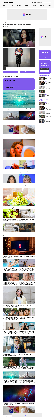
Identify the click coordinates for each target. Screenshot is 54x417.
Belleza (4, 5)
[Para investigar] (37, 2)
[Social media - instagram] (35, 2)
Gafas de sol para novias (9, 87)
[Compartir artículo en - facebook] (29, 76)
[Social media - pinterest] (34, 2)
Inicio (4, 22)
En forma (26, 5)
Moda (6, 22)
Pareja (49, 5)
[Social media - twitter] (31, 2)
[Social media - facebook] (32, 2)
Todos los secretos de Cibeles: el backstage (12, 86)
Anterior (11, 71)
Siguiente (26, 71)
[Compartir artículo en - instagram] (32, 76)
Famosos (34, 5)
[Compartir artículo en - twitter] (30, 76)
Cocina (11, 5)
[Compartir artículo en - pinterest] (34, 76)
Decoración (19, 5)
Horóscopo (42, 5)
